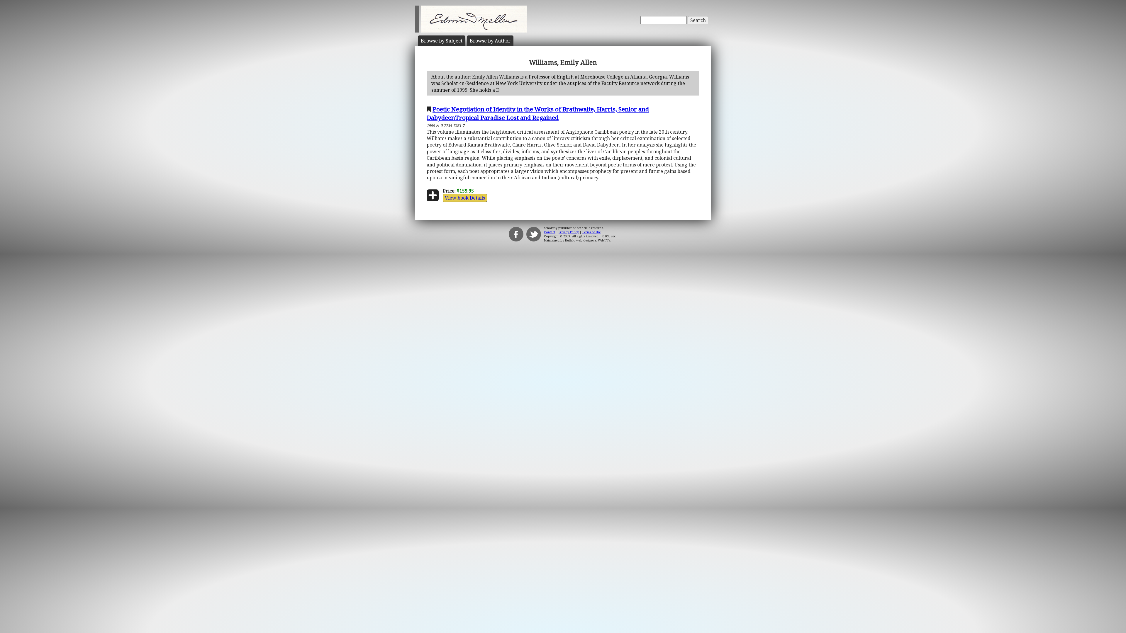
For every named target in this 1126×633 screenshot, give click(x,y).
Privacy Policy (569, 232)
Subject (441, 40)
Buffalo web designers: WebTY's (587, 240)
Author (490, 40)
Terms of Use (591, 232)
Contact (549, 232)
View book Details (465, 198)
